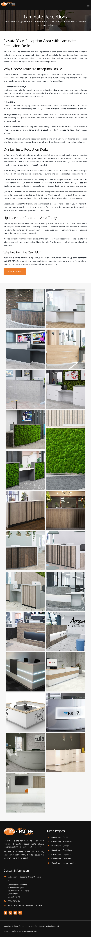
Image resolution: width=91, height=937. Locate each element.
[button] (25, 308)
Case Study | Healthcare (61, 841)
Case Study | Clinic (59, 837)
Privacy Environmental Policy (26, 931)
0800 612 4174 (12, 261)
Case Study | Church (60, 846)
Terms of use (9, 931)
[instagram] (10, 913)
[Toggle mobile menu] (88, 6)
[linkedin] (15, 913)
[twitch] (20, 913)
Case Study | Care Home (61, 850)
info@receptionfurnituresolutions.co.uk (40, 264)
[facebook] (5, 913)
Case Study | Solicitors (61, 858)
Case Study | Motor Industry (63, 863)
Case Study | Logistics (61, 854)
